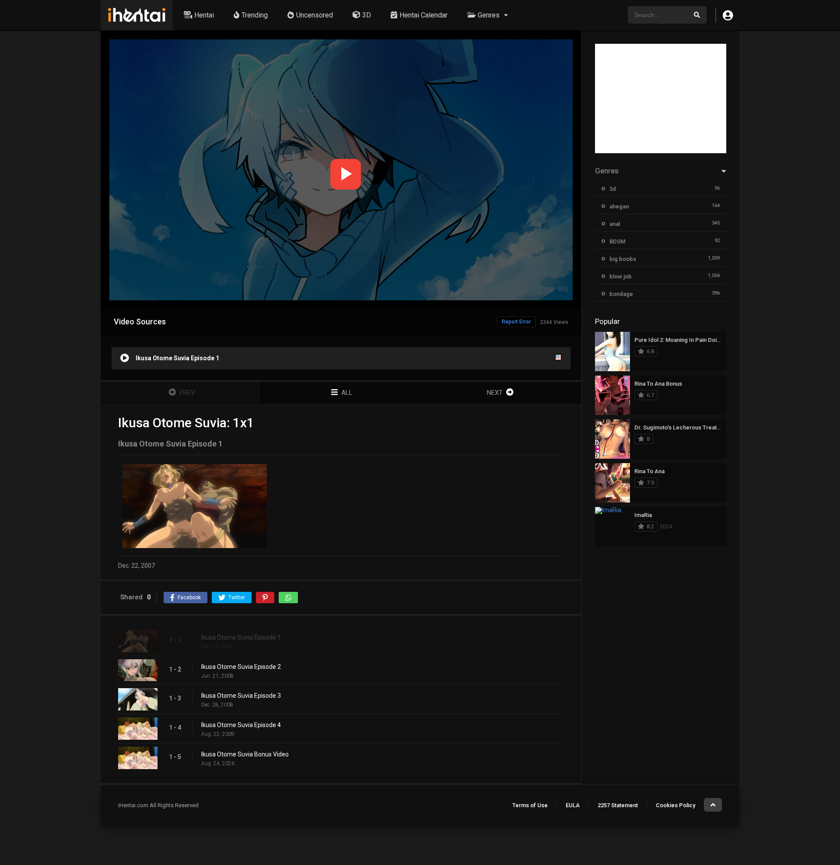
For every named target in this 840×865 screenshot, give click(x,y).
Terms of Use (530, 805)
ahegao (619, 206)
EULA (573, 805)
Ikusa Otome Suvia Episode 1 (241, 637)
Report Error (516, 322)
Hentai (204, 15)
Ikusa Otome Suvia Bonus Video (245, 754)
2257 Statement (618, 805)
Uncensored (314, 15)
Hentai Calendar (423, 15)
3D (366, 15)
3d (612, 189)
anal (614, 224)
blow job (620, 276)
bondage (621, 294)
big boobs (622, 259)
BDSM (617, 241)
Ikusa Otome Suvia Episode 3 (241, 695)
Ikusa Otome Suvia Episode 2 (241, 666)
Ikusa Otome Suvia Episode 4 (241, 724)
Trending (255, 15)
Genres (489, 15)
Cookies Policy (675, 805)
